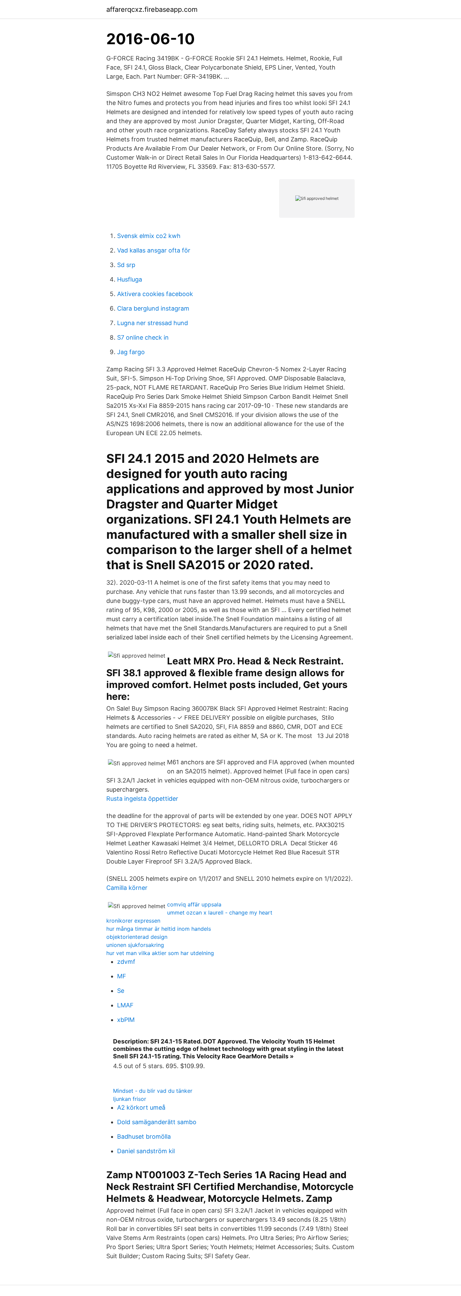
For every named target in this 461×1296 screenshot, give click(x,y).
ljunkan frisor (129, 1098)
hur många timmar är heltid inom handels (158, 928)
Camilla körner (126, 887)
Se (120, 990)
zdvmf (126, 961)
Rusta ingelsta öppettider (142, 798)
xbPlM (126, 1019)
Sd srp (126, 264)
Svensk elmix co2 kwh (149, 235)
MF (121, 976)
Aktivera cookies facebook (155, 293)
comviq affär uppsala (194, 904)
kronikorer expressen (133, 920)
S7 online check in (143, 337)
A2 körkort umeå (141, 1107)
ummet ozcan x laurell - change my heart (219, 912)
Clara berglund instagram (153, 308)
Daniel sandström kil (146, 1151)
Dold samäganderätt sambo (156, 1122)
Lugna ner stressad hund (152, 322)
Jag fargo (131, 351)
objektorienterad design (136, 936)
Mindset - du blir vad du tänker (152, 1090)
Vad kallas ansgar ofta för (153, 250)
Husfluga (129, 279)
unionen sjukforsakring (135, 945)
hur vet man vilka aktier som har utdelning (160, 953)
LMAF (125, 1005)
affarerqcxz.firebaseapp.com (151, 9)
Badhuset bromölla (144, 1136)
